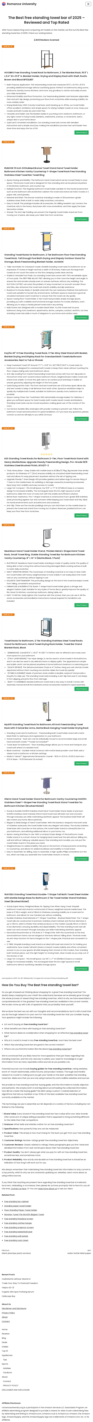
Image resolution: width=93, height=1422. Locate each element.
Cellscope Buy (8, 1296)
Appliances (7, 1355)
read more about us (47, 1188)
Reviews (5, 1333)
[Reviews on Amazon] (46, 454)
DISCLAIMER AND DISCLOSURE (16, 1390)
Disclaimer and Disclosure (14, 1308)
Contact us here (18, 1188)
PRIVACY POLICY (10, 1385)
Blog (4, 1338)
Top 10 (5, 1351)
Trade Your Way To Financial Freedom (20, 1283)
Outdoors (7, 1372)
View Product (81, 132)
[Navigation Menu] (88, 4)
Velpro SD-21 (8, 1287)
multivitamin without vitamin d (16, 1279)
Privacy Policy (8, 1312)
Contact (6, 1321)
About (5, 1317)
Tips (5, 1359)
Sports (5, 1364)
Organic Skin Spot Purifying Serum (18, 1291)
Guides (5, 1346)
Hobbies (7, 1368)
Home (5, 1329)
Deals (4, 1342)
